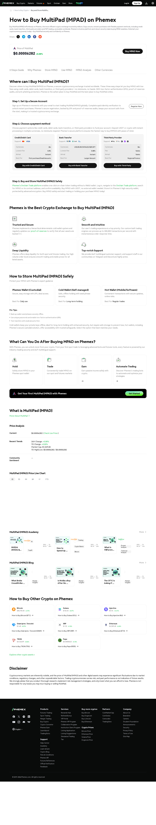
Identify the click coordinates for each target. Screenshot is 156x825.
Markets (31, 3)
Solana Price (86, 780)
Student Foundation (131, 764)
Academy (43, 789)
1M (26, 479)
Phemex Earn (45, 770)
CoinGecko (106, 759)
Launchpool (44, 773)
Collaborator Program (69, 767)
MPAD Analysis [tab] (84, 69)
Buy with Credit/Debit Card (33, 165)
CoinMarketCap (108, 756)
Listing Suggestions (68, 776)
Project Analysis (118, 570)
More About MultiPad (18, 416)
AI (24, 570)
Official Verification (47, 807)
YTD (47, 479)
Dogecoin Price (87, 783)
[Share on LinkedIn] (29, 37)
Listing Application (68, 773)
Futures (39, 3)
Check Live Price (50, 433)
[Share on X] (18, 37)
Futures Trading (46, 756)
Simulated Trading (68, 779)
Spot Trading (45, 759)
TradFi (29, 570)
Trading (72, 570)
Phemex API (44, 801)
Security (126, 770)
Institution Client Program (70, 770)
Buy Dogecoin (87, 759)
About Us (126, 756)
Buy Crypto (21, 3)
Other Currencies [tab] (104, 69)
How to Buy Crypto (22, 10)
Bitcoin (91, 570)
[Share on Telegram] (23, 37)
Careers (126, 762)
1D (12, 479)
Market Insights (17, 623)
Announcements (129, 767)
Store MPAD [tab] (51, 69)
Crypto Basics (82, 570)
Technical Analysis (132, 570)
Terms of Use (128, 776)
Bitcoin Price (86, 774)
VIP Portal (64, 762)
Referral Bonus (66, 759)
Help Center (44, 786)
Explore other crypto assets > (22, 697)
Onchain (57, 3)
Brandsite (126, 759)
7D (19, 479)
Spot (49, 3)
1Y (39, 479)
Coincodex (106, 762)
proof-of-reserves (39, 231)
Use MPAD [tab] (67, 69)
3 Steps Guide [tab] (16, 69)
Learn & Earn (45, 792)
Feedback (44, 809)
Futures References (47, 804)
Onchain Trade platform (126, 185)
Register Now (136, 106)
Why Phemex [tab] (34, 69)
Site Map (126, 779)
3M (33, 479)
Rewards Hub (66, 756)
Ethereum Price (87, 777)
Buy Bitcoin (86, 756)
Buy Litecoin (86, 762)
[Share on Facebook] (34, 37)
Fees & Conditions (47, 798)
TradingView (107, 764)
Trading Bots (45, 776)
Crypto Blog (44, 795)
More (70, 3)
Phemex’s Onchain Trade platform (26, 185)
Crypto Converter (46, 767)
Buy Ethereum (87, 764)
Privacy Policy (128, 773)
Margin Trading (45, 762)
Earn (64, 3)
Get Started (134, 393)
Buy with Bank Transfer (78, 165)
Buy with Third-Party (122, 165)
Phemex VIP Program (68, 764)
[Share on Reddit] (40, 37)
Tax (62, 782)
